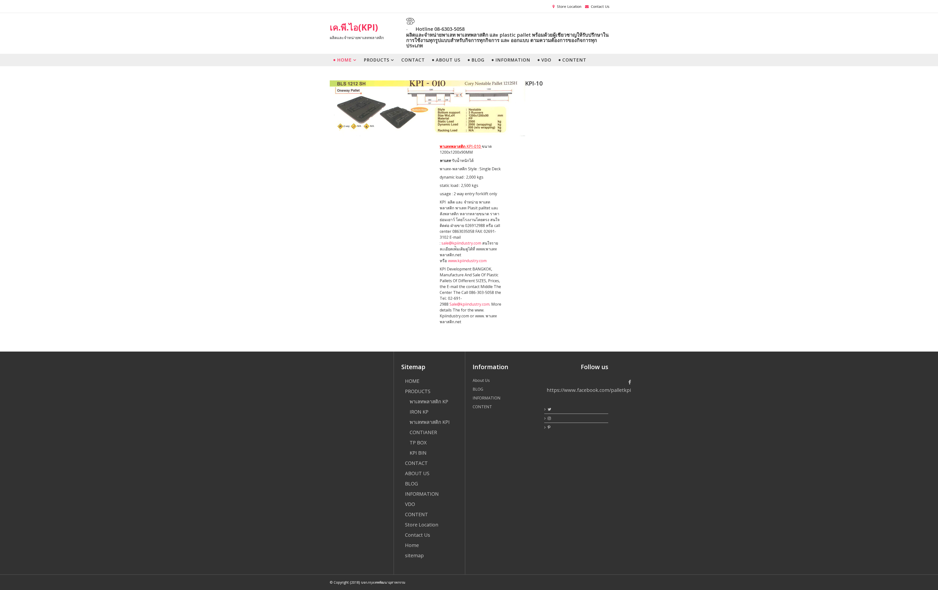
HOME (344, 60)
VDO (545, 60)
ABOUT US (447, 60)
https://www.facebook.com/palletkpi (589, 390)
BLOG (477, 60)
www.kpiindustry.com (467, 260)
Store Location (568, 6)
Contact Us (599, 6)
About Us (481, 380)
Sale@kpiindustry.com (469, 304)
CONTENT (573, 60)
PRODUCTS (376, 60)
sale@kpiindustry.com (461, 243)
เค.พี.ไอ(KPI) (354, 27)
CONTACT (413, 60)
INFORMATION (512, 60)
